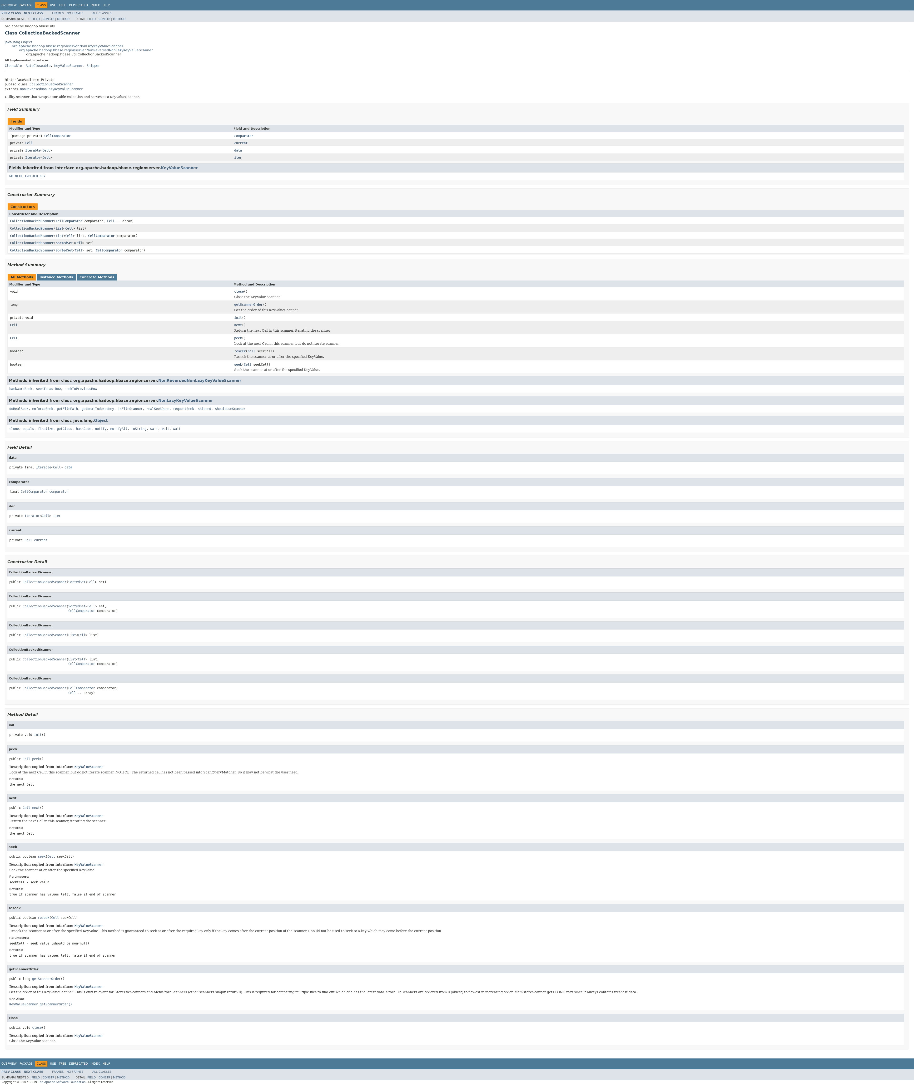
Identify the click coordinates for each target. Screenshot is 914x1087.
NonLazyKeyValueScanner (185, 400)
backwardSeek (20, 389)
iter (238, 157)
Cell (29, 143)
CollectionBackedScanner (51, 84)
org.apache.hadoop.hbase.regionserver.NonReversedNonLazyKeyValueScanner (86, 50)
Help (106, 5)
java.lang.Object (18, 42)
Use (53, 5)
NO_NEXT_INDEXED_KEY (27, 176)
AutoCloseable (38, 66)
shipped (204, 409)
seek (238, 364)
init (238, 318)
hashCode (83, 429)
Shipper (93, 66)
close (239, 291)
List (59, 228)
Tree (62, 5)
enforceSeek (42, 409)
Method (63, 19)
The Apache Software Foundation (62, 1082)
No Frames (75, 13)
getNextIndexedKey (98, 409)
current (241, 143)
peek (238, 338)
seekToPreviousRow (81, 389)
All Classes (102, 13)
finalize (45, 429)
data (238, 150)
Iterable (32, 150)
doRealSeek (18, 409)
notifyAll (118, 429)
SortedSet (64, 243)
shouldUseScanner (230, 409)
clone (14, 429)
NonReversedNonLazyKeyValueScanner (51, 89)
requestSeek (183, 409)
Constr (48, 19)
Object (101, 420)
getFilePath (67, 409)
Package (26, 5)
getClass (64, 429)
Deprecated (78, 5)
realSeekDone (157, 409)
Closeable (13, 66)
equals (28, 429)
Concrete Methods (96, 277)
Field (35, 19)
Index (95, 5)
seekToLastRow (48, 389)
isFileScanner (130, 409)
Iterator (32, 157)
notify (100, 429)
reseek (240, 351)
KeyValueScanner (68, 66)
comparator (243, 136)
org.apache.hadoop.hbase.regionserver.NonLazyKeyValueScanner (67, 46)
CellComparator (57, 136)
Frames (58, 13)
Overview (9, 5)
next (238, 325)
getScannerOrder (248, 304)
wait (154, 429)
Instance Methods (56, 277)
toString (138, 429)
